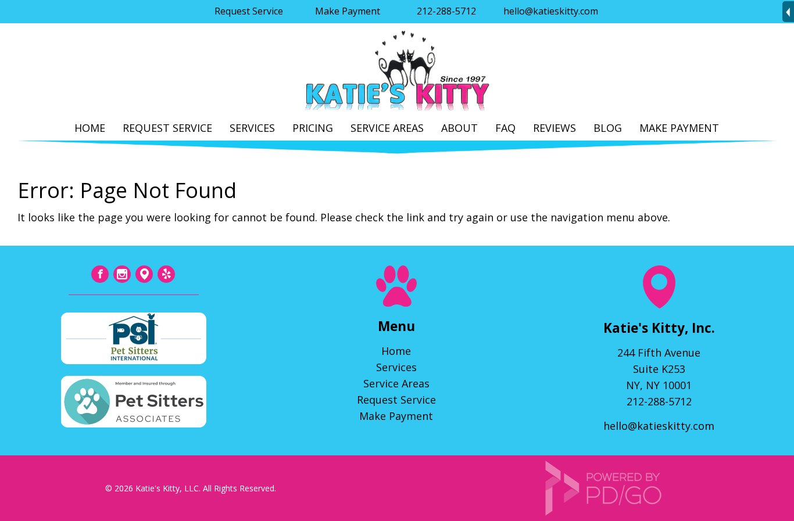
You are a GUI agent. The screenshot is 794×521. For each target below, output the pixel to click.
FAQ (505, 128)
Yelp (166, 274)
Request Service (248, 11)
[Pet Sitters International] (133, 360)
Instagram (122, 274)
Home (89, 128)
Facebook (100, 274)
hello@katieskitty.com (550, 11)
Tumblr (144, 274)
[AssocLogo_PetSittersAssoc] (133, 423)
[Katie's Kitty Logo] (397, 111)
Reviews (554, 128)
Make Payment (347, 11)
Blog (607, 128)
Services (252, 128)
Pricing (312, 128)
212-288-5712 (446, 11)
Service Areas (387, 128)
